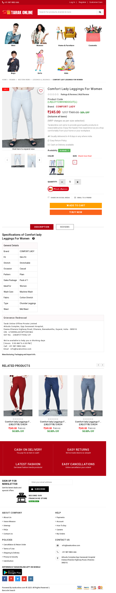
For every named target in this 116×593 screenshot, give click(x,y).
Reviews (65, 227)
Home (4, 80)
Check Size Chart (85, 156)
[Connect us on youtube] (24, 578)
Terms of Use (9, 549)
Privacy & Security (11, 557)
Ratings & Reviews (69, 94)
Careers (60, 530)
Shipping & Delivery (11, 553)
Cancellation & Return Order (15, 545)
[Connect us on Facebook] (4, 578)
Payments (61, 517)
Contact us (62, 540)
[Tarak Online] (17, 11)
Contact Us (8, 534)
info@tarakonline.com (71, 545)
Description (41, 227)
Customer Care (95, 2)
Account (60, 521)
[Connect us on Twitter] (17, 578)
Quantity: (52, 182)
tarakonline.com (19, 588)
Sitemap (7, 525)
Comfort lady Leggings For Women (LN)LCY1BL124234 (18, 423)
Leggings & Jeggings (41, 80)
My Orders (61, 534)
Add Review (84, 94)
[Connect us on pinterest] (11, 578)
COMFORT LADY (65, 106)
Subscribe (39, 489)
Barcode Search (8, 590)
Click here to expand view (23, 149)
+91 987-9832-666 (12, 2)
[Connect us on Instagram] (30, 578)
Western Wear (24, 80)
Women (12, 80)
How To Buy (61, 525)
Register (82, 2)
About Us (7, 517)
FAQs (6, 530)
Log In (72, 2)
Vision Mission (10, 521)
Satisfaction (8, 561)
